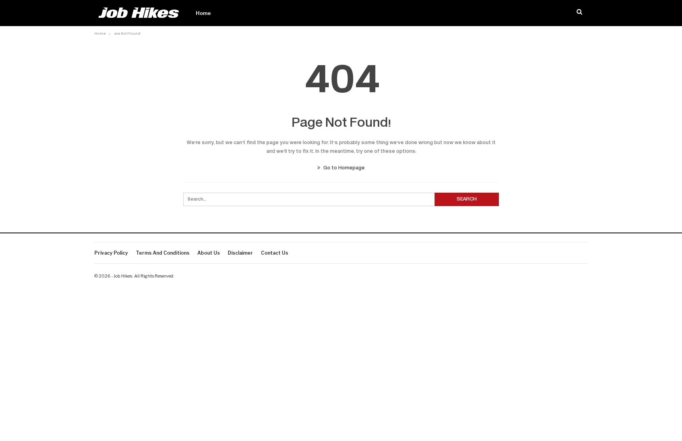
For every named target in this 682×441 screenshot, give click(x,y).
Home (203, 13)
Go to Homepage (343, 168)
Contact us (274, 253)
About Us (208, 253)
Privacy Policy (111, 253)
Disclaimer (240, 253)
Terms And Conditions (162, 253)
